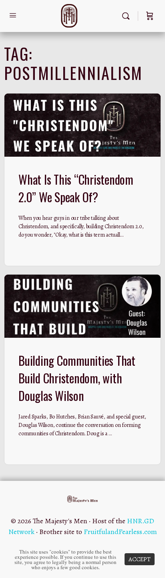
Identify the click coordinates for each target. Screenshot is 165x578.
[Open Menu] (13, 15)
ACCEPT (140, 559)
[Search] (128, 16)
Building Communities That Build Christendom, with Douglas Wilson (76, 378)
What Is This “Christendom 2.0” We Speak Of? (75, 188)
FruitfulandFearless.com (120, 531)
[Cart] (150, 16)
